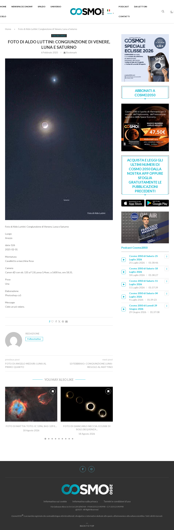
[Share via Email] (66, 321)
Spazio (41, 6)
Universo (55, 6)
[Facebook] (83, 469)
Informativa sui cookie (55, 501)
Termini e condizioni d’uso (117, 501)
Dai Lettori (140, 6)
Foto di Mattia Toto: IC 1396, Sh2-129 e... (31, 426)
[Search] (163, 11)
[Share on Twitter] (59, 321)
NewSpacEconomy (22, 6)
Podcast (124, 6)
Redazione (32, 333)
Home (3, 6)
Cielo (3, 16)
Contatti (124, 16)
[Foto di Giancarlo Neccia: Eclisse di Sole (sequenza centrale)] (87, 404)
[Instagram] (91, 469)
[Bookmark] (53, 391)
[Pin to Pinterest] (63, 321)
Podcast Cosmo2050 (134, 247)
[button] (10, 413)
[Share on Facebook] (56, 321)
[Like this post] (52, 321)
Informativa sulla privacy (85, 501)
